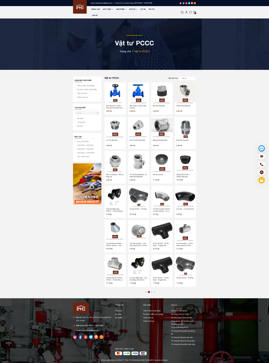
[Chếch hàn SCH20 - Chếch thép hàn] (185, 161)
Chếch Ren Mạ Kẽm (183, 106)
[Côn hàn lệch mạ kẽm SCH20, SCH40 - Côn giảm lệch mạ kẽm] (115, 230)
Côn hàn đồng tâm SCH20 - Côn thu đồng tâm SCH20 (114, 211)
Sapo (166, 360)
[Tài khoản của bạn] (186, 12)
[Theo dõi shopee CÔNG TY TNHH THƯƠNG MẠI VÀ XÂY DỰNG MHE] (192, 3)
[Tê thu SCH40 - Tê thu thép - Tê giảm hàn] (162, 265)
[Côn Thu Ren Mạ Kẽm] (138, 127)
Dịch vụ (132, 9)
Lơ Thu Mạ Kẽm (111, 140)
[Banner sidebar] (87, 184)
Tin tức (151, 9)
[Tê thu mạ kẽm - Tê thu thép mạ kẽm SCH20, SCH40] (185, 230)
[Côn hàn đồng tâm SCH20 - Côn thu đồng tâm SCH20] (115, 196)
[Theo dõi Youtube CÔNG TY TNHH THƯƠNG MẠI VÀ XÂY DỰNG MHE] (186, 3)
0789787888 (148, 3)
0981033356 (138, 3)
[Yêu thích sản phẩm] (190, 12)
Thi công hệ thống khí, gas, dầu (182, 337)
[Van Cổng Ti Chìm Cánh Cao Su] (138, 93)
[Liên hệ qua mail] (261, 156)
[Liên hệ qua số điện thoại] (261, 164)
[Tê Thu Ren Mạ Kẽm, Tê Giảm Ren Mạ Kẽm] (138, 161)
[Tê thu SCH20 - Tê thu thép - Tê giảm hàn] (162, 230)
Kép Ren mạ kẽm (182, 140)
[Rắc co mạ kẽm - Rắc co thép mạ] (115, 161)
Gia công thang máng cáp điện (181, 318)
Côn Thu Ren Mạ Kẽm (137, 140)
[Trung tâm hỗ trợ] (261, 180)
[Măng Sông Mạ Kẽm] (162, 127)
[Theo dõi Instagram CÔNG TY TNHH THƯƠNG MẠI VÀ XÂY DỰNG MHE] (180, 3)
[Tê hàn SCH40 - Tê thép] (185, 265)
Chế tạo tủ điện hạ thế (179, 311)
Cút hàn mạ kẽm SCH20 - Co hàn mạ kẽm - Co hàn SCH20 (162, 211)
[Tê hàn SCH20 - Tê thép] (138, 196)
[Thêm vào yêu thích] (117, 95)
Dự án (143, 9)
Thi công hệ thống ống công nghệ (182, 341)
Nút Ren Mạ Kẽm (159, 106)
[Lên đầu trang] (261, 172)
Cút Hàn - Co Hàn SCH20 (185, 209)
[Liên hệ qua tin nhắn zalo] (261, 148)
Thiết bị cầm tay (82, 97)
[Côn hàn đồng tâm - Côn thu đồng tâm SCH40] (138, 265)
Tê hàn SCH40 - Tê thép (184, 278)
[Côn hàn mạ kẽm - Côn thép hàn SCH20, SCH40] (138, 230)
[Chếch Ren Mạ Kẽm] (185, 93)
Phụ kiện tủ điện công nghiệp (87, 89)
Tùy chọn (115, 111)
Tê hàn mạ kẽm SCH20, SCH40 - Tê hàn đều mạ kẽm (114, 280)
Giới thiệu (107, 9)
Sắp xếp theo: (173, 78)
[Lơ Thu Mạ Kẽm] (115, 127)
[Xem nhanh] (113, 95)
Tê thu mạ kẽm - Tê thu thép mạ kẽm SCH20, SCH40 (184, 245)
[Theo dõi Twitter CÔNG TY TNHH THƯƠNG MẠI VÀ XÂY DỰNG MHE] (189, 3)
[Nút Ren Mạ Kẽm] (162, 93)
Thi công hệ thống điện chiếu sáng (183, 344)
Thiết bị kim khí (82, 93)
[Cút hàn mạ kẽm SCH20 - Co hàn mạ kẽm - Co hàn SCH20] (162, 196)
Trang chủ (95, 9)
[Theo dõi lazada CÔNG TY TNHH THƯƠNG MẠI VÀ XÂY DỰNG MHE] (195, 3)
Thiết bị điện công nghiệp (86, 85)
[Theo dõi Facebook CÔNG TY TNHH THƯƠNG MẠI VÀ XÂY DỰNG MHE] (183, 3)
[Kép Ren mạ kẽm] (185, 127)
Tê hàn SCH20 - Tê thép (138, 209)
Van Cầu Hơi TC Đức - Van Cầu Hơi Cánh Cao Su (114, 108)
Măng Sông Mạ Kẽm (160, 140)
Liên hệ (95, 15)
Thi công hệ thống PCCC (179, 327)
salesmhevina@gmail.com (103, 3)
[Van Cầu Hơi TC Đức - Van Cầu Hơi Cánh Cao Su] (115, 93)
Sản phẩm (120, 9)
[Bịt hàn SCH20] (162, 161)
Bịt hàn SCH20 (158, 174)
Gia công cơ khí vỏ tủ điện (180, 314)
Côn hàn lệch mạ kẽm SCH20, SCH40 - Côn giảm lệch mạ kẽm (113, 245)
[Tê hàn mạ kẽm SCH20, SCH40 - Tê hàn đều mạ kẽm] (115, 265)
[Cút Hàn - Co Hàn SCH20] (185, 196)
